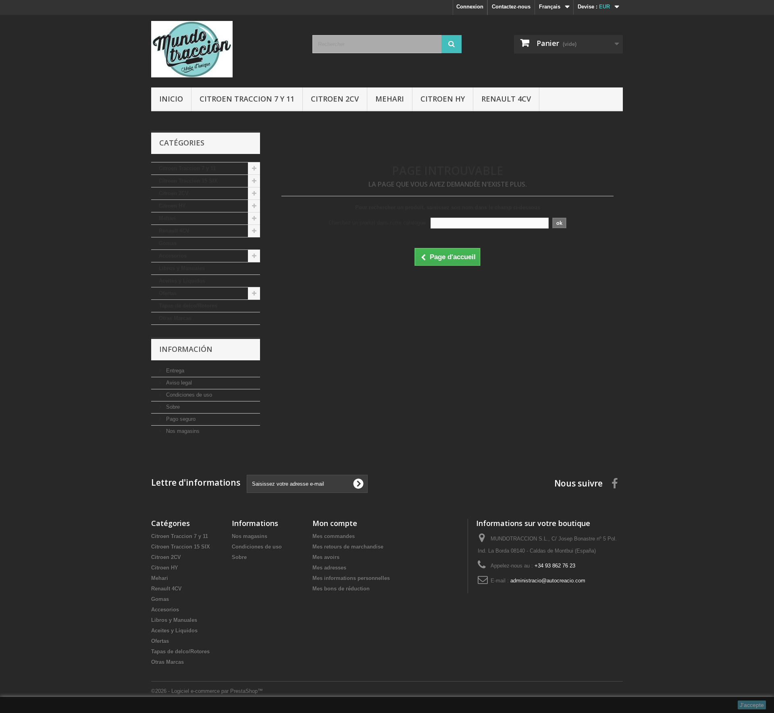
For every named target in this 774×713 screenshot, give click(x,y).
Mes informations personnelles (351, 578)
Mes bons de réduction (341, 589)
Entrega (174, 371)
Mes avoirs (325, 557)
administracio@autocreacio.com (547, 581)
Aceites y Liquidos (182, 281)
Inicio (171, 99)
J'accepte (752, 705)
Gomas (168, 243)
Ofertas (168, 293)
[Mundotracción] (225, 49)
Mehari (389, 99)
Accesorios (173, 256)
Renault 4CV (506, 99)
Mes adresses (329, 568)
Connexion (469, 7)
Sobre (172, 407)
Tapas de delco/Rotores (188, 306)
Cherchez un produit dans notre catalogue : (379, 223)
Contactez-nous (511, 7)
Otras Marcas (175, 318)
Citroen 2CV (335, 99)
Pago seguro (180, 419)
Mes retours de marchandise (347, 547)
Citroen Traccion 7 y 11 (247, 99)
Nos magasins (182, 431)
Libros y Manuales (182, 268)
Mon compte (334, 523)
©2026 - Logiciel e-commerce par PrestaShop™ (207, 691)
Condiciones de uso (188, 395)
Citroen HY (442, 99)
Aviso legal (178, 383)
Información (185, 349)
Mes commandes (333, 536)
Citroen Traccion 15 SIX (188, 181)
